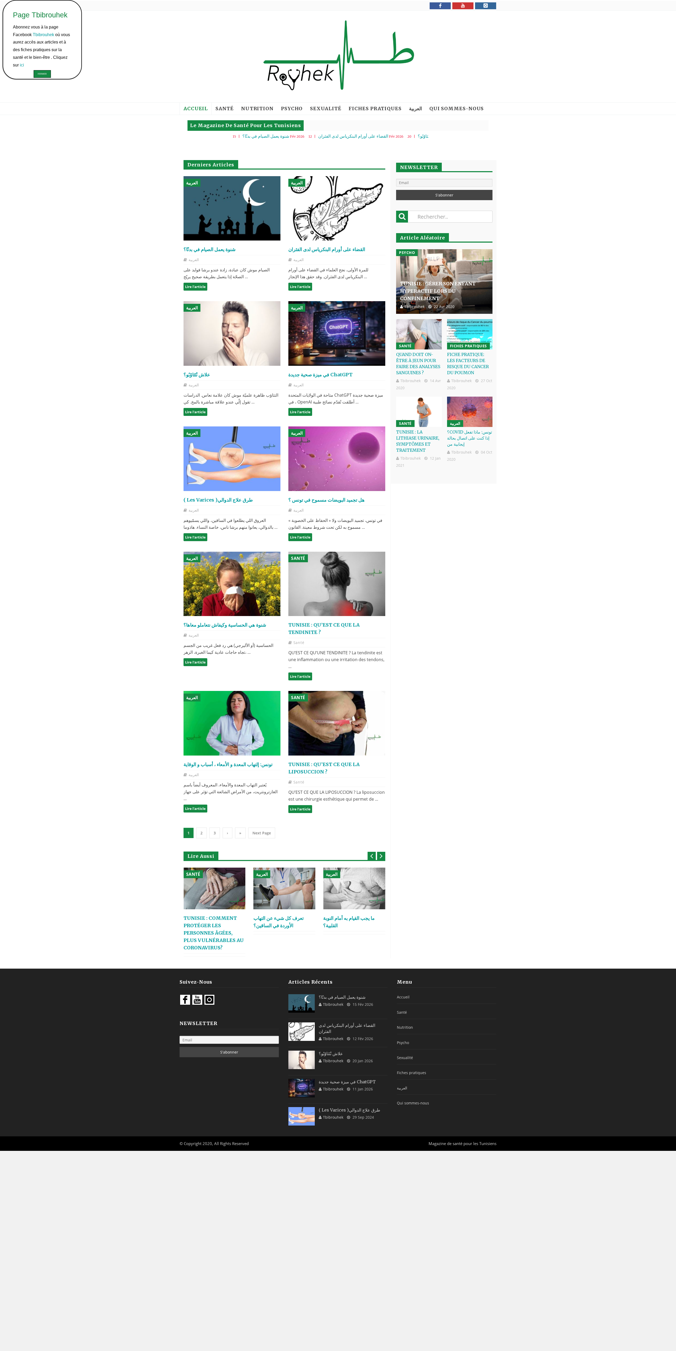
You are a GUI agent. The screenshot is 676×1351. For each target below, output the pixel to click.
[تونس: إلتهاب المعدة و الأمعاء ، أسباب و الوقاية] (232, 723)
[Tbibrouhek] (338, 56)
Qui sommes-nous (456, 108)
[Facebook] (440, 5)
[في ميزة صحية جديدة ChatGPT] (336, 333)
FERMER (42, 74)
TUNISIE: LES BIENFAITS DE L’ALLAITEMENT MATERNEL (354, 925)
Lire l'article (195, 286)
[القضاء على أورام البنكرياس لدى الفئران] (336, 208)
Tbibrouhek (414, 306)
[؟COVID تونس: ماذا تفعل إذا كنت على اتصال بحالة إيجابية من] (470, 412)
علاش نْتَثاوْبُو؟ (367, 136)
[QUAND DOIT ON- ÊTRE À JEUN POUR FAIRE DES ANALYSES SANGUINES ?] (419, 334)
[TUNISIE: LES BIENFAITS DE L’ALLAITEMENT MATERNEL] (354, 888)
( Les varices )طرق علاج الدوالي (218, 500)
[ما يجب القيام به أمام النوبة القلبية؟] (284, 888)
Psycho (292, 108)
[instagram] (485, 5)
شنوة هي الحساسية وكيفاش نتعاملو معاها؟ (225, 625)
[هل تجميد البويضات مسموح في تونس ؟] (336, 458)
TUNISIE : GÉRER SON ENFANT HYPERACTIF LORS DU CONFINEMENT (438, 291)
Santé (224, 108)
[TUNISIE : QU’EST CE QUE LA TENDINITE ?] (336, 584)
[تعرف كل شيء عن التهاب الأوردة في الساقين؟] (215, 888)
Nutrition (257, 108)
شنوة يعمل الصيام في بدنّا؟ (203, 136)
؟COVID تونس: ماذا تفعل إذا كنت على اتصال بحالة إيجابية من (469, 438)
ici (22, 64)
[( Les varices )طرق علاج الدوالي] (232, 458)
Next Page (261, 832)
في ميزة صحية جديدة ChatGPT (428, 136)
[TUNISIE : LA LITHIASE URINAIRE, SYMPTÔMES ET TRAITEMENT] (419, 412)
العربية (415, 108)
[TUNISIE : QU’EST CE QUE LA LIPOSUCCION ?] (336, 723)
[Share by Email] (248, 227)
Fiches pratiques (375, 108)
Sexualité (325, 108)
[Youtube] (462, 5)
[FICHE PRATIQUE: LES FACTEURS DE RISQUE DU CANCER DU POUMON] (470, 334)
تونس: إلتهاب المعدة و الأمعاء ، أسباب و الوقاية (228, 764)
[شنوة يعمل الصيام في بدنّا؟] (232, 208)
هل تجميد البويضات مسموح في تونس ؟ (326, 500)
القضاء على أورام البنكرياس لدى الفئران (290, 136)
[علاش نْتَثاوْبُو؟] (232, 333)
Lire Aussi (200, 856)
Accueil (196, 108)
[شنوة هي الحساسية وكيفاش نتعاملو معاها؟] (232, 584)
